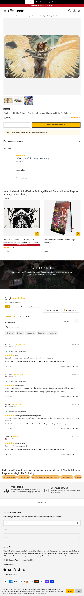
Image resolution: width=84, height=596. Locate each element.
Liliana (19, 333)
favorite (41, 333)
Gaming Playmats (23, 477)
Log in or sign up (42, 132)
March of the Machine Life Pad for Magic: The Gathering (62, 241)
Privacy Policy (39, 589)
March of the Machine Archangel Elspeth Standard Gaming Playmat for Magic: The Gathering (35, 16)
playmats (52, 333)
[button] (79, 10)
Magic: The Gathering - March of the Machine (45, 477)
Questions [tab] (23, 316)
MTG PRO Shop (40, 2)
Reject (79, 591)
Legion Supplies (52, 2)
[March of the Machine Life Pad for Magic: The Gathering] (62, 218)
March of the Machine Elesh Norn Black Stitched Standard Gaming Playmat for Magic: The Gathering (21, 241)
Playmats (78, 477)
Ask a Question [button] (52, 310)
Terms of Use (28, 589)
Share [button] (10, 366)
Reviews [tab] (9, 316)
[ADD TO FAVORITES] (77, 92)
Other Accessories (67, 477)
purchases (30, 333)
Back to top (42, 502)
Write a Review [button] (71, 310)
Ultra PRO (29, 2)
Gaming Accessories (9, 477)
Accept (70, 591)
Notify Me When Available (56, 124)
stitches (10, 333)
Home (5, 16)
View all (6, 198)
